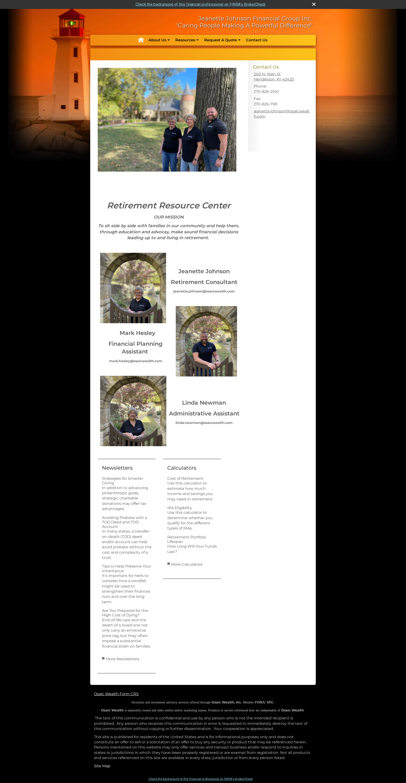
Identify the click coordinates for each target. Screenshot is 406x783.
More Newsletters (122, 659)
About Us (157, 40)
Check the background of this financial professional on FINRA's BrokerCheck (200, 4)
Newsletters (117, 468)
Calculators (181, 468)
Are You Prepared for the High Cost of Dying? (125, 612)
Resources (185, 40)
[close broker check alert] (314, 4)
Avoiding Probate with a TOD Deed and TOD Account (124, 522)
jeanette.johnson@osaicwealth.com (281, 114)
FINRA (260, 702)
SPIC (270, 702)
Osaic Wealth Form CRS (116, 694)
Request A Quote (220, 40)
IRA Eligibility (179, 508)
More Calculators (187, 564)
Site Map (102, 766)
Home (141, 40)
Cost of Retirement (185, 478)
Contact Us (256, 40)
